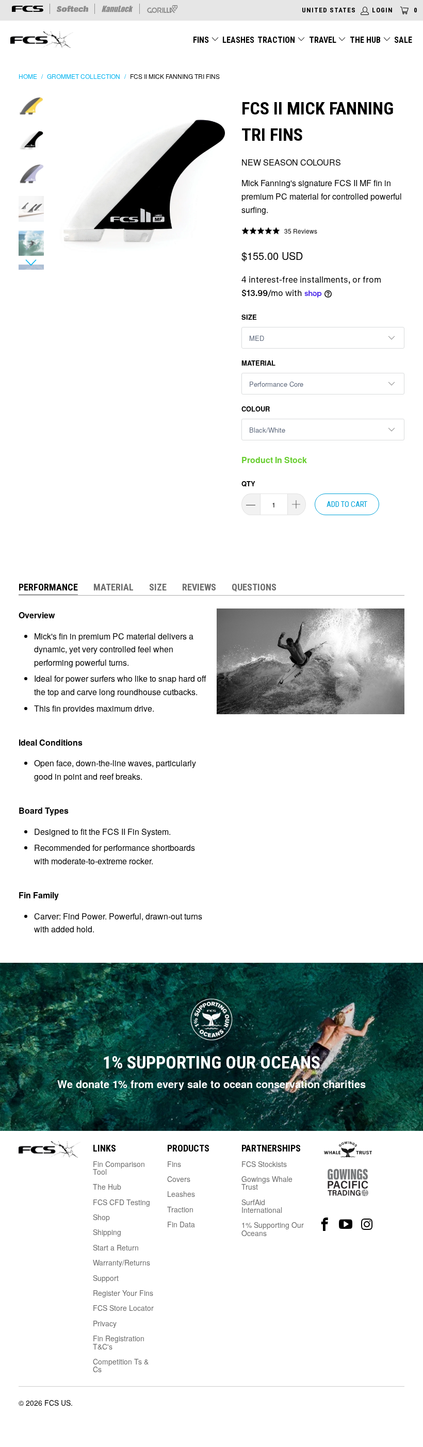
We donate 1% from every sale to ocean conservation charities (211, 1083)
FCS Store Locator (123, 1308)
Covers (178, 1179)
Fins (201, 40)
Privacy (105, 1323)
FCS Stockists (264, 1164)
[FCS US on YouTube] (346, 1224)
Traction (277, 40)
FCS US (57, 1402)
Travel (322, 40)
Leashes (238, 40)
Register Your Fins (123, 1293)
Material (258, 363)
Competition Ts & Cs (121, 1365)
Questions (254, 587)
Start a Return (116, 1247)
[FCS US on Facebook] (325, 1224)
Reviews (199, 587)
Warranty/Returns (121, 1262)
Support (106, 1278)
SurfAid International (261, 1206)
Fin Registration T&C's (118, 1342)
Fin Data (181, 1224)
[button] (279, 230)
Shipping (107, 1232)
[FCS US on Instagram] (367, 1224)
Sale (403, 40)
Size (249, 317)
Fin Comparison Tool (119, 1168)
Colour (255, 409)
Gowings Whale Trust (266, 1183)
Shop (101, 1217)
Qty (248, 483)
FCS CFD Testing (121, 1202)
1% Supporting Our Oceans (272, 1229)
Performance (48, 587)
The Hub (366, 40)
